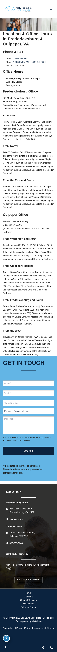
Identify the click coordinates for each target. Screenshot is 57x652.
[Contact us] (51, 647)
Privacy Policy (23, 628)
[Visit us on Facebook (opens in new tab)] (5, 647)
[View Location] (8, 509)
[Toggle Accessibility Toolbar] (6, 638)
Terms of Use (38, 628)
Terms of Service (18, 440)
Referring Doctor (28, 607)
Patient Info (28, 604)
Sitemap (50, 628)
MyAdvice (37, 621)
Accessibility (9, 628)
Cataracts (28, 597)
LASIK (28, 593)
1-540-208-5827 (20, 58)
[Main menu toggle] (51, 9)
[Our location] (43, 647)
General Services (28, 600)
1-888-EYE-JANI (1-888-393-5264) (29, 62)
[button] (28, 580)
